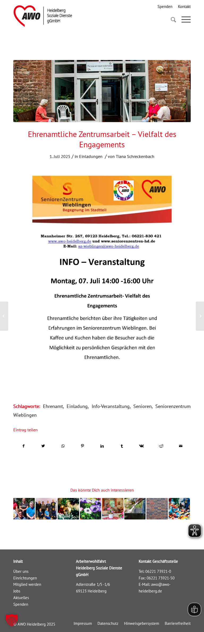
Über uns (20, 571)
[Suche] (170, 20)
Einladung (77, 406)
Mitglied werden (27, 584)
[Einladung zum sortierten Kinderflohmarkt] (179, 508)
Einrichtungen (25, 578)
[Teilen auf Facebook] (23, 446)
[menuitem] (83, 623)
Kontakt (184, 6)
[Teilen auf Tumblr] (121, 446)
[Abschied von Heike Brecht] (113, 508)
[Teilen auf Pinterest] (82, 446)
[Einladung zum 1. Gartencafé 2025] (90, 508)
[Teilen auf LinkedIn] (102, 446)
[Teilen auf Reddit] (161, 446)
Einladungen (91, 156)
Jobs (16, 591)
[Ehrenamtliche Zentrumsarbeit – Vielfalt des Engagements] (102, 91)
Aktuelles (21, 597)
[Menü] (183, 20)
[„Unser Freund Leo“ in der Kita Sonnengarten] (4, 316)
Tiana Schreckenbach (135, 156)
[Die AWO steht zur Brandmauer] (157, 508)
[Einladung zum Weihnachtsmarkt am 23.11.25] (68, 508)
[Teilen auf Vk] (141, 446)
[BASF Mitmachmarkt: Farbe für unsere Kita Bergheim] (46, 508)
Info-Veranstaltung (111, 406)
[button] (11, 620)
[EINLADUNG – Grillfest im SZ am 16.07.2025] (135, 508)
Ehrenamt (53, 406)
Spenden (165, 6)
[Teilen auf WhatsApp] (63, 446)
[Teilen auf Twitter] (43, 446)
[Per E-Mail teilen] (180, 446)
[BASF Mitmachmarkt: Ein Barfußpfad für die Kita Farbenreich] (24, 508)
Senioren (142, 406)
